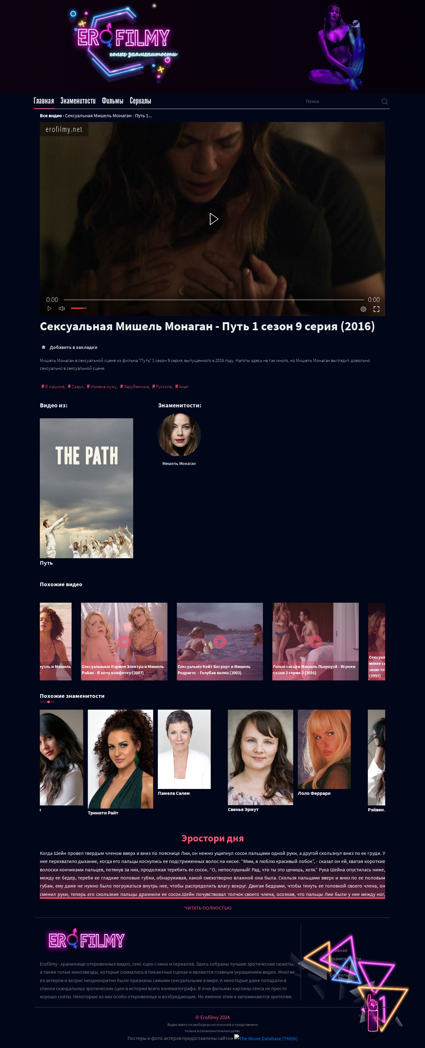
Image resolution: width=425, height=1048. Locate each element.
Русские (164, 386)
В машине (54, 386)
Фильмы (113, 100)
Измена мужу (104, 386)
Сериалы (140, 100)
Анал (184, 386)
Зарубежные (136, 386)
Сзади (77, 386)
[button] (41, 702)
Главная (44, 100)
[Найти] (385, 101)
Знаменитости (78, 100)
